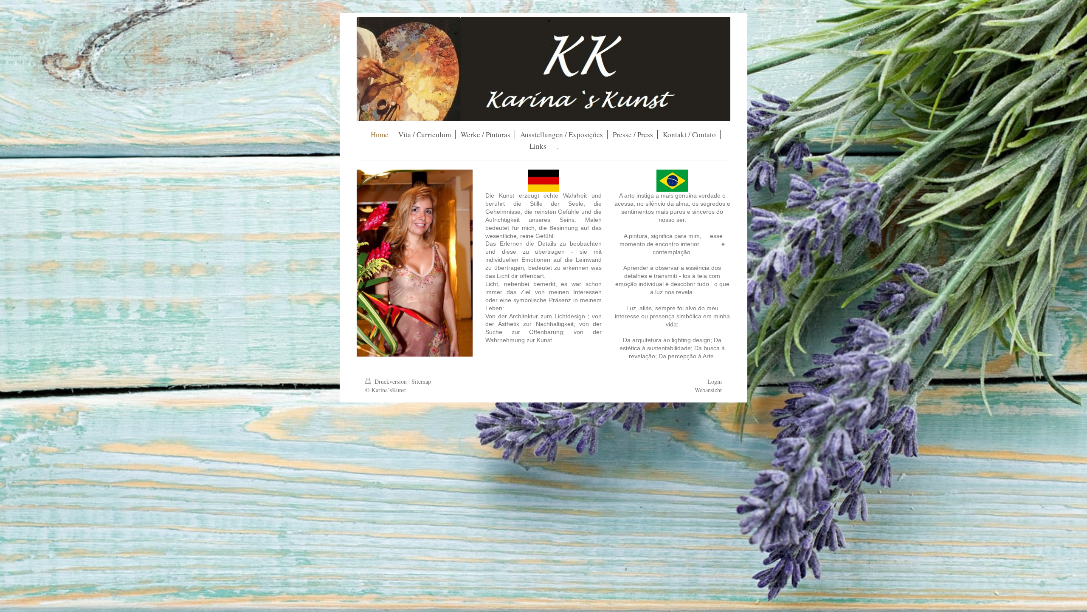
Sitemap (421, 381)
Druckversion (390, 381)
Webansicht (708, 390)
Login (714, 381)
